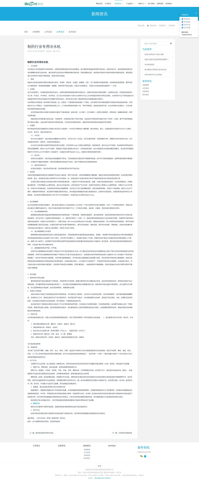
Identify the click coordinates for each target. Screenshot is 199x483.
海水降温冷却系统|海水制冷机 (155, 69)
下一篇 (122, 433)
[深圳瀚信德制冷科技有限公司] (33, 3)
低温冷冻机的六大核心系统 (154, 54)
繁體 (99, 466)
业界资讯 (171, 25)
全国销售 (36, 31)
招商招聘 (160, 3)
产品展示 (129, 3)
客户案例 (151, 3)
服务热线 (143, 447)
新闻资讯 (118, 3)
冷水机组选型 (149, 64)
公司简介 (108, 3)
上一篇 (41, 433)
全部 (26, 31)
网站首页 (99, 3)
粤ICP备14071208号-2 (103, 478)
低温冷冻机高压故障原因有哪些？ (157, 59)
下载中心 (141, 3)
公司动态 (48, 31)
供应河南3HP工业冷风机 (153, 74)
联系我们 (169, 3)
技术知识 (72, 31)
